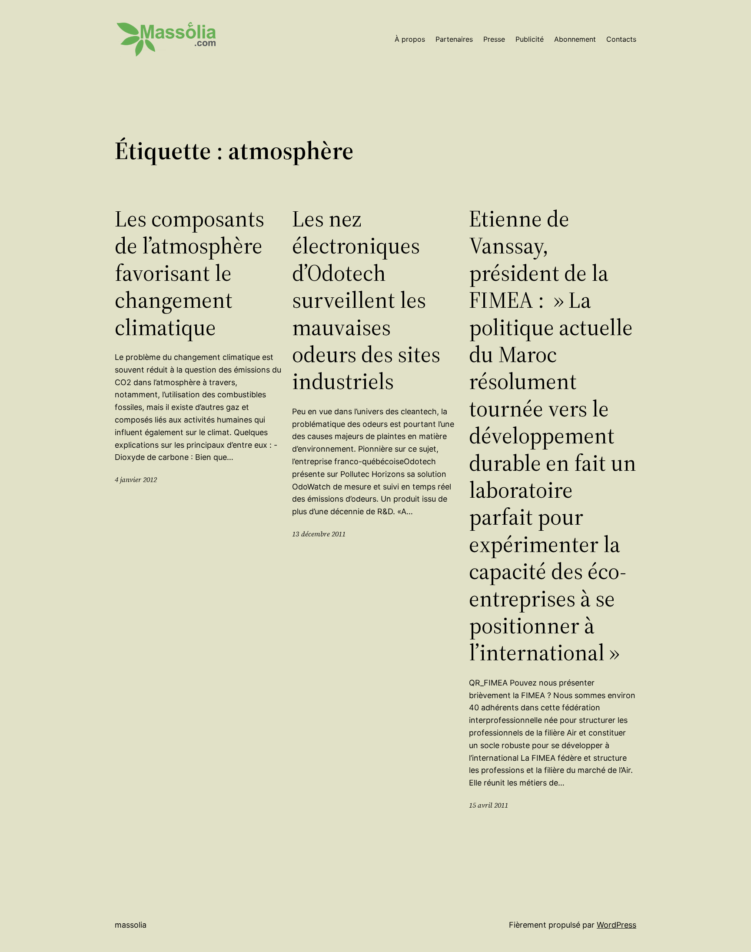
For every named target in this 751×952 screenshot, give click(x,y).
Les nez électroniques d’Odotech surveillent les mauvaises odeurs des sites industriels (366, 300)
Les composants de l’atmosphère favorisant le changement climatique (189, 273)
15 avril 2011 (488, 805)
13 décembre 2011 (319, 534)
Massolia (130, 924)
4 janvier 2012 (136, 479)
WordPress (616, 924)
